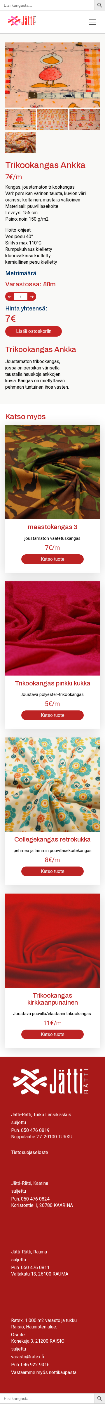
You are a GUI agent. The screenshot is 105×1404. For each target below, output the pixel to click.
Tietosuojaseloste (29, 1152)
